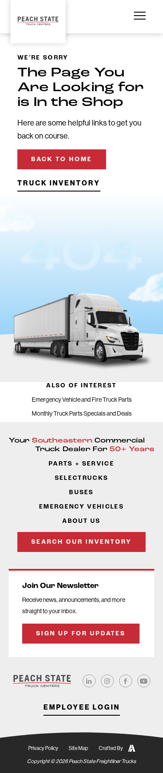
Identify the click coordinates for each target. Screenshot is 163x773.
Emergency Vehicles (81, 507)
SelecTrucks (82, 478)
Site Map (78, 748)
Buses (81, 492)
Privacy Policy (43, 748)
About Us (81, 521)
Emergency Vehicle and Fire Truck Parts (82, 399)
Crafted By (111, 748)
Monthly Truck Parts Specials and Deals (82, 413)
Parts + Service (81, 464)
